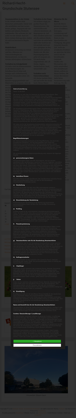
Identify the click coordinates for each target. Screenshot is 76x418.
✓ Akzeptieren (37, 341)
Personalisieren (37, 345)
